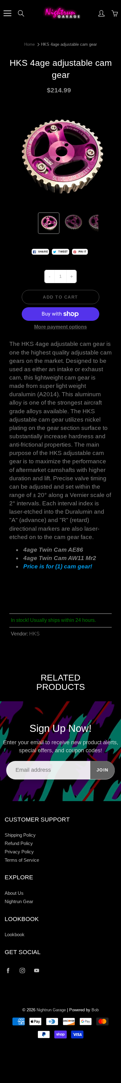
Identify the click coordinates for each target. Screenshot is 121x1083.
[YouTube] (36, 970)
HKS (34, 633)
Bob (95, 1010)
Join (102, 769)
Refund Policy (19, 843)
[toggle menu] (7, 13)
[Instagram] (22, 970)
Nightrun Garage (51, 1010)
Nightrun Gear (19, 901)
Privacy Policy (19, 851)
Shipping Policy (20, 835)
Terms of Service (22, 860)
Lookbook (15, 934)
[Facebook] (7, 970)
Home (29, 44)
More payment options (60, 326)
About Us (14, 893)
